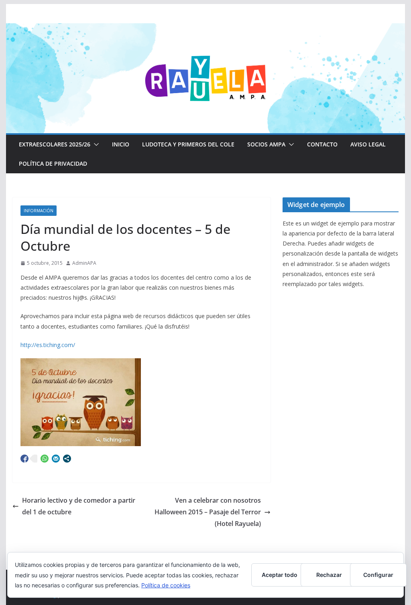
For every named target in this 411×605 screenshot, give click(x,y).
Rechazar (329, 574)
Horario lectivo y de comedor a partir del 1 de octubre (78, 506)
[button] (94, 144)
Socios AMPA (266, 144)
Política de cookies (165, 585)
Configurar (378, 574)
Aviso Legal (368, 144)
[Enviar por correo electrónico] (56, 459)
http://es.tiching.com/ (47, 345)
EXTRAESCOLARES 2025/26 (54, 144)
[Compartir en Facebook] (24, 459)
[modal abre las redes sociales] (67, 459)
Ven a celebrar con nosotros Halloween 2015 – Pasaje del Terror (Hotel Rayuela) (208, 512)
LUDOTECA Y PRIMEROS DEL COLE (188, 144)
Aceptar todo (279, 574)
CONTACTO (322, 144)
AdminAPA (84, 263)
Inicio (120, 144)
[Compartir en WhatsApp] (45, 459)
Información (38, 210)
